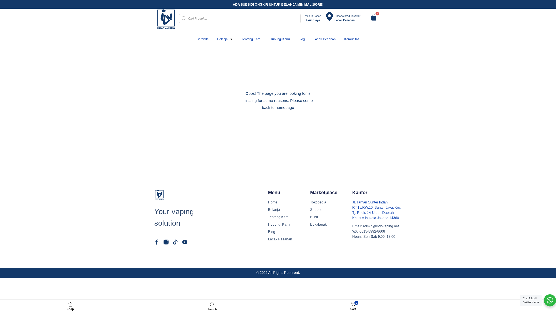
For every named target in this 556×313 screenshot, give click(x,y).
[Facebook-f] (156, 242)
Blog (301, 39)
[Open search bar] (212, 305)
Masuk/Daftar (313, 16)
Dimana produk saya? (347, 16)
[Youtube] (184, 242)
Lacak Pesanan (324, 39)
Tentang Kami (251, 39)
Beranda (202, 39)
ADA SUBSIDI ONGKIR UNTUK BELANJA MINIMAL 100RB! (278, 4)
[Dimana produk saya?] (329, 16)
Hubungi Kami (280, 39)
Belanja (222, 39)
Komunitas (351, 39)
